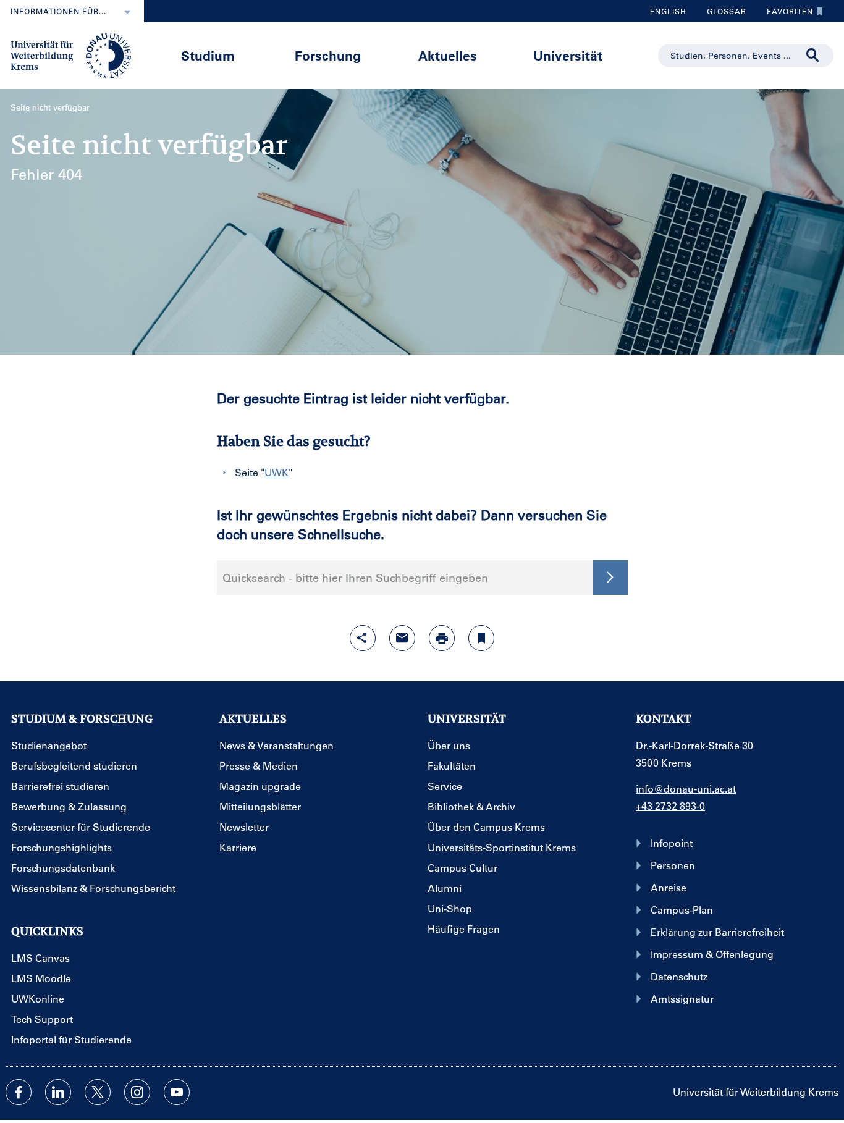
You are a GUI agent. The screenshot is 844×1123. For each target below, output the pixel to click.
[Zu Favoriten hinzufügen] (481, 638)
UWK (276, 472)
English (668, 11)
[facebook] (19, 1092)
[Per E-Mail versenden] (402, 638)
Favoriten (785, 14)
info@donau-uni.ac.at (686, 788)
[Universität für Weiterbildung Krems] (77, 54)
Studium (208, 55)
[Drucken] (442, 638)
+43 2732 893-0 (670, 805)
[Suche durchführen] (813, 55)
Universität (567, 55)
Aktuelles (447, 55)
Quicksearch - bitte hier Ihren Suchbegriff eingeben (355, 577)
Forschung (328, 55)
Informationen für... (58, 11)
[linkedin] (58, 1092)
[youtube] (177, 1092)
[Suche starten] (610, 577)
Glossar (722, 14)
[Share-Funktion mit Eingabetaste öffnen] (363, 638)
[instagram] (137, 1092)
